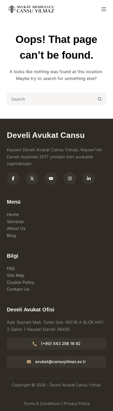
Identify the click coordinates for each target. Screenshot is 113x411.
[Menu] (103, 9)
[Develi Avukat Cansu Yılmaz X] (32, 178)
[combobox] (50, 99)
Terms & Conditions (41, 403)
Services (15, 221)
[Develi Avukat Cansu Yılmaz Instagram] (70, 178)
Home (13, 214)
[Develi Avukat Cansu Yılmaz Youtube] (51, 178)
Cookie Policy (20, 282)
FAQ (11, 268)
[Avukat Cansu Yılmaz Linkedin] (89, 178)
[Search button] (100, 99)
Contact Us (18, 289)
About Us (16, 228)
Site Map (15, 275)
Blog (11, 235)
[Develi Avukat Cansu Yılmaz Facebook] (13, 178)
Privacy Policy (77, 403)
